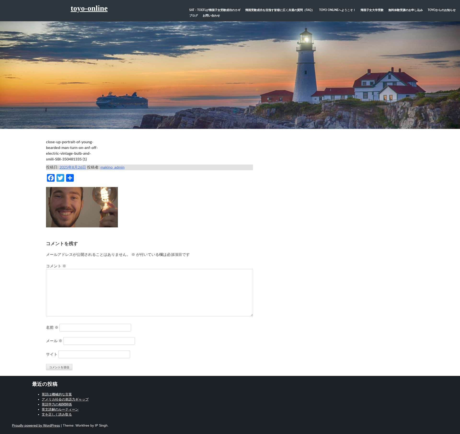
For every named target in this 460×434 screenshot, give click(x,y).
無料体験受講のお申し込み (405, 10)
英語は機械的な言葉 (57, 394)
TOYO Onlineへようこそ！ (337, 10)
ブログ (193, 15)
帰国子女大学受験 (372, 10)
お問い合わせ (211, 15)
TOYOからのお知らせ (442, 10)
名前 (52, 328)
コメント (56, 266)
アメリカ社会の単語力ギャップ (65, 399)
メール (54, 341)
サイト (52, 354)
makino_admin (112, 167)
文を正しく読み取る (57, 414)
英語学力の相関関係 (57, 404)
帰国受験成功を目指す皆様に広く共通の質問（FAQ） (279, 10)
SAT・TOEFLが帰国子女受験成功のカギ (215, 10)
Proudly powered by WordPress (36, 425)
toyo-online (89, 8)
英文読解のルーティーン (60, 409)
